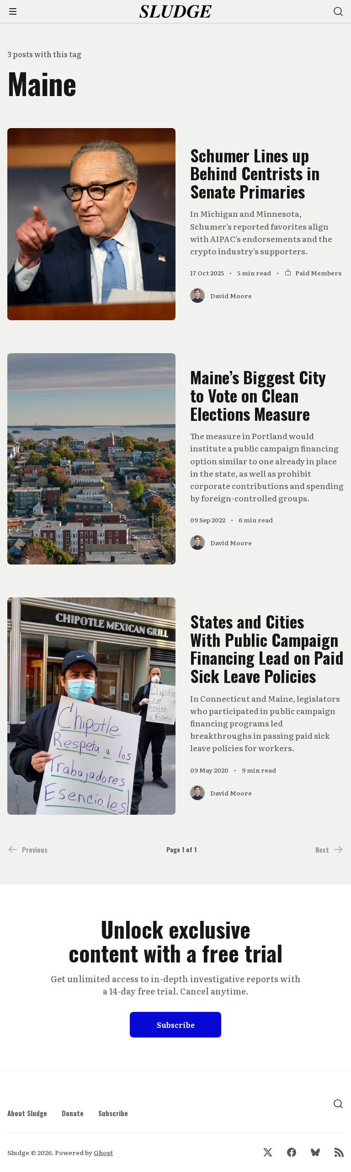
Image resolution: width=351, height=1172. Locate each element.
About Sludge (27, 1113)
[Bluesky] (315, 1152)
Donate (73, 1113)
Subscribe (176, 1024)
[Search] (338, 11)
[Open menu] (12, 11)
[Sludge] (175, 11)
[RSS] (339, 1152)
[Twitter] (267, 1152)
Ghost (103, 1152)
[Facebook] (291, 1152)
